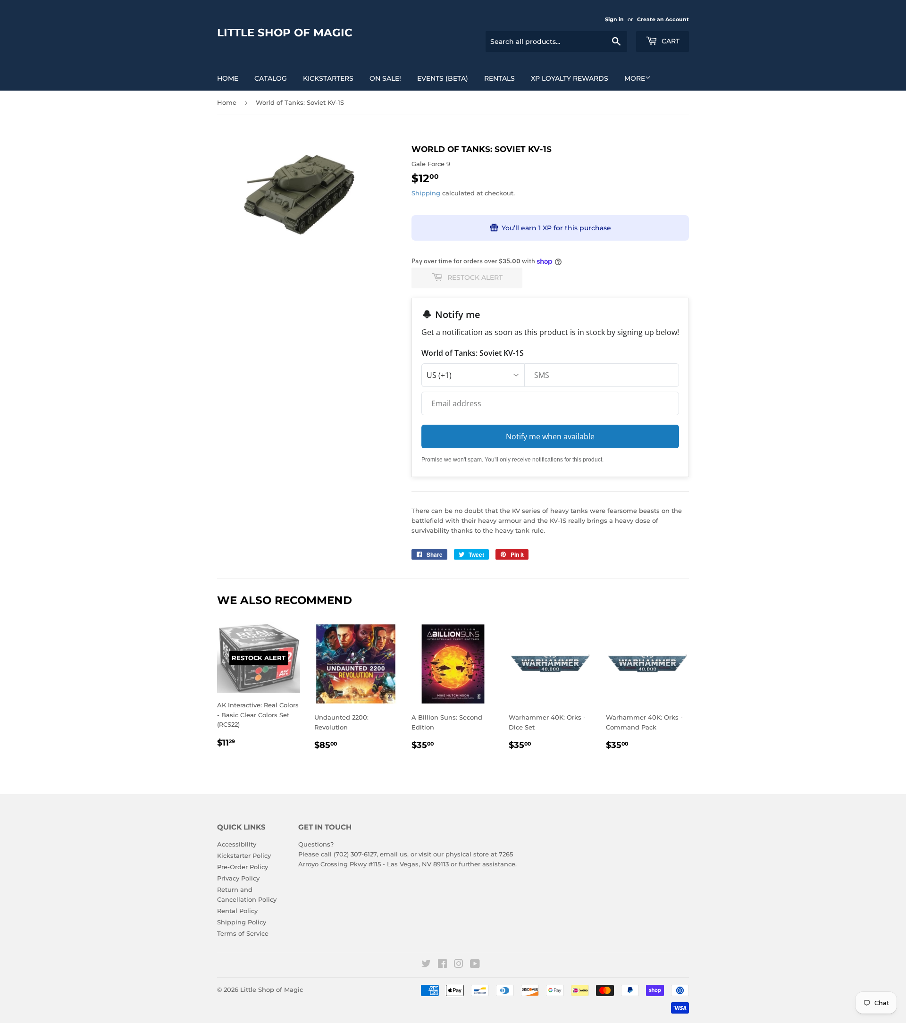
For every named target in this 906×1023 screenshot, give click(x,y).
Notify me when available (550, 436)
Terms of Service (242, 933)
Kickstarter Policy (244, 855)
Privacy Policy (238, 878)
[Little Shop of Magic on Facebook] (442, 965)
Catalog (270, 78)
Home (227, 78)
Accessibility (236, 844)
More (634, 78)
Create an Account (663, 19)
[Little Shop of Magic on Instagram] (458, 965)
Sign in (614, 19)
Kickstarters (328, 78)
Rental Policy (237, 910)
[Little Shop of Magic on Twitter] (426, 965)
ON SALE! (385, 78)
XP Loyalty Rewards (569, 78)
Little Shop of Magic (284, 32)
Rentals (499, 78)
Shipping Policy (241, 922)
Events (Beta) (442, 78)
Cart (670, 41)
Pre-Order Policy (242, 867)
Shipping (425, 193)
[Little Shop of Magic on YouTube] (475, 965)
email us (393, 854)
